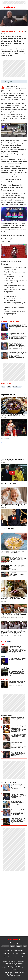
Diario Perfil (5, 946)
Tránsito (21, 957)
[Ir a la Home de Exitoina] (10, 7)
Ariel (9, 386)
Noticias (19, 946)
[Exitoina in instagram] (11, 943)
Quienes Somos (19, 950)
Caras (12, 946)
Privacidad (15, 953)
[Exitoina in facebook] (14, 943)
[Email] (14, 82)
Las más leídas (6, 715)
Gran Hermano (21, 89)
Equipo (23, 953)
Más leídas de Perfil (8, 782)
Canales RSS (8, 950)
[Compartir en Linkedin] (11, 82)
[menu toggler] (2, 7)
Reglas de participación (10, 957)
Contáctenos (6, 953)
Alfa (12, 95)
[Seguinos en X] (17, 943)
